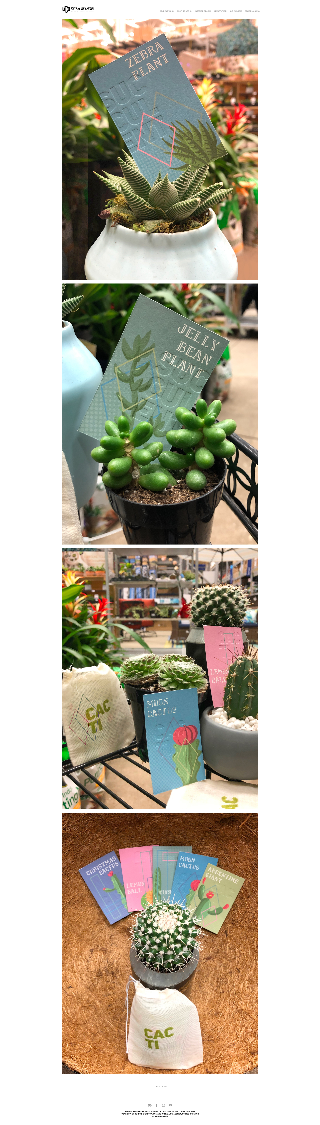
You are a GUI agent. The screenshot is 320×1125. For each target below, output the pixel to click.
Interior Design (203, 11)
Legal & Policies (187, 1112)
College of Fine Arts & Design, (167, 1114)
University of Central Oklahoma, (137, 1114)
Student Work (167, 11)
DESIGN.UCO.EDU (252, 11)
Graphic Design (184, 11)
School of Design (190, 1114)
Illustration (220, 11)
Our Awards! (236, 11)
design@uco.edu (160, 1116)
